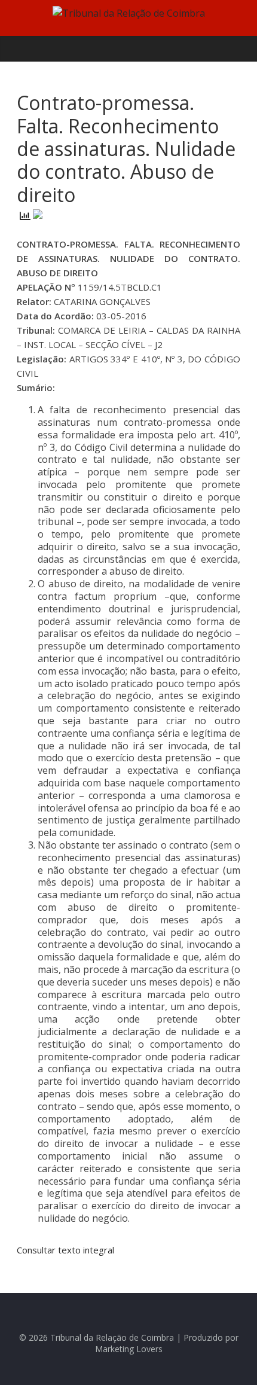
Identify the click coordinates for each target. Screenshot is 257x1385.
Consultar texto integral (65, 1250)
